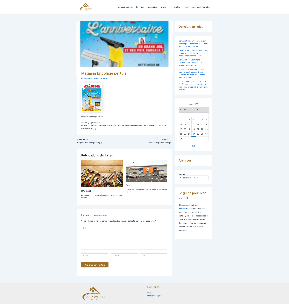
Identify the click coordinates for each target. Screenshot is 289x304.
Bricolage (140, 7)
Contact (150, 293)
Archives (182, 174)
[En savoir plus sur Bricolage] (102, 173)
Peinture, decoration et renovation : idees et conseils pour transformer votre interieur (193, 53)
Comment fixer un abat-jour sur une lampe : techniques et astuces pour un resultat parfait (193, 43)
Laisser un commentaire (90, 195)
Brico (128, 185)
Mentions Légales (154, 296)
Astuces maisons (125, 7)
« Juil (192, 146)
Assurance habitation (201, 7)
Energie (164, 7)
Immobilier (175, 7)
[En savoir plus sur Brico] (146, 170)
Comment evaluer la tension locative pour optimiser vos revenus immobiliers (191, 62)
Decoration (152, 7)
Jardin (186, 7)
